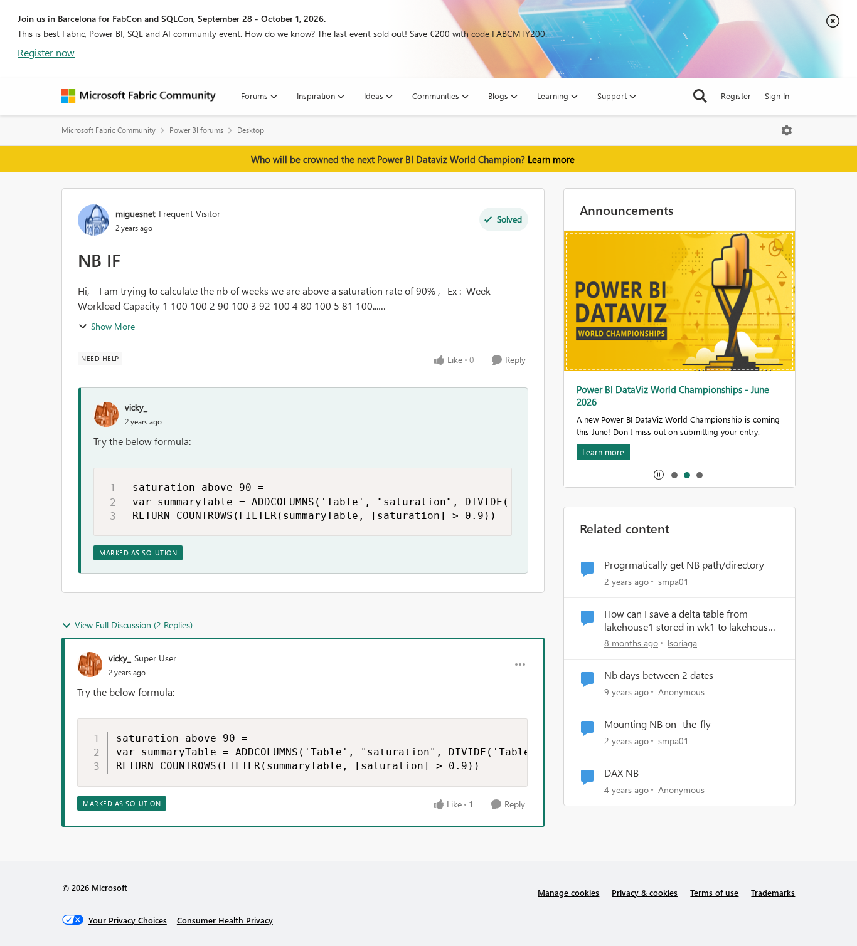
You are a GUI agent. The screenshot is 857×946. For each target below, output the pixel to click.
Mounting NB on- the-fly (657, 724)
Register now (46, 52)
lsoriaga (682, 643)
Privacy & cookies (645, 892)
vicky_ (136, 407)
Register (736, 95)
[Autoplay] (659, 474)
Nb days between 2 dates (658, 675)
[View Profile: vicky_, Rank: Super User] (89, 664)
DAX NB (621, 773)
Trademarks (773, 892)
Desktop (250, 130)
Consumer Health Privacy (225, 920)
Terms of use (714, 892)
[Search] (700, 95)
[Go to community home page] (138, 96)
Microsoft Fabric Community (108, 130)
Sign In (777, 95)
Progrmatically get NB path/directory (684, 565)
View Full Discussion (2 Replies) (134, 625)
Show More (113, 326)
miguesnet (135, 213)
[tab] (674, 474)
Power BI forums (196, 130)
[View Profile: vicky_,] (106, 414)
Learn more (551, 159)
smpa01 (673, 581)
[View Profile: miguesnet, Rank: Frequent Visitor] (93, 220)
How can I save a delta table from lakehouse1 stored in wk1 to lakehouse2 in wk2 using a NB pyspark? (691, 620)
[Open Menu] (787, 130)
